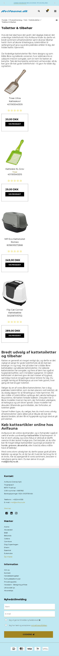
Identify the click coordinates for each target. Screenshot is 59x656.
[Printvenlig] (57, 20)
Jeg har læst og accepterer (28, 625)
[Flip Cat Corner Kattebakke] (14, 293)
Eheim (6, 547)
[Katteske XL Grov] (14, 152)
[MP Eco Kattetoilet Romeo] (14, 222)
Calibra (7, 539)
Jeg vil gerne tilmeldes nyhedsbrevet (27, 619)
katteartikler (33, 435)
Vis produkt (15, 124)
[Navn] (29, 606)
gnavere (12, 445)
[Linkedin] (12, 513)
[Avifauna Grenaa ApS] (14, 11)
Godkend (27, 634)
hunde (4, 445)
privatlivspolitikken (39, 625)
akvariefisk (22, 445)
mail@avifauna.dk (9, 461)
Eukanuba (8, 553)
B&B (6, 533)
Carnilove (8, 541)
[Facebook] (7, 513)
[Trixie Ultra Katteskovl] (14, 81)
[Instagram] (17, 513)
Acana (6, 527)
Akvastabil (8, 530)
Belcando (7, 536)
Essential (7, 550)
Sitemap (7, 508)
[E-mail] (29, 614)
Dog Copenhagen (11, 544)
